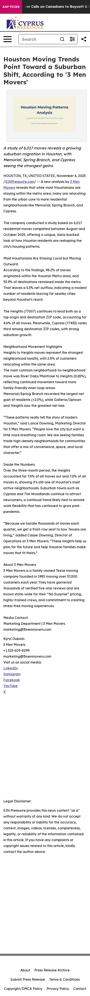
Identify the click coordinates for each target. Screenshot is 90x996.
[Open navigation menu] (7, 39)
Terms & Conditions (64, 979)
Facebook (11, 680)
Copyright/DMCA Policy (23, 989)
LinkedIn (10, 668)
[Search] (62, 39)
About (25, 970)
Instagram (12, 674)
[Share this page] (84, 39)
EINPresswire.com (19, 182)
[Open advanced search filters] (72, 39)
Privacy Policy (57, 989)
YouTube (10, 686)
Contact (79, 989)
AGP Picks (11, 7)
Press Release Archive (52, 970)
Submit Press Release (27, 979)
